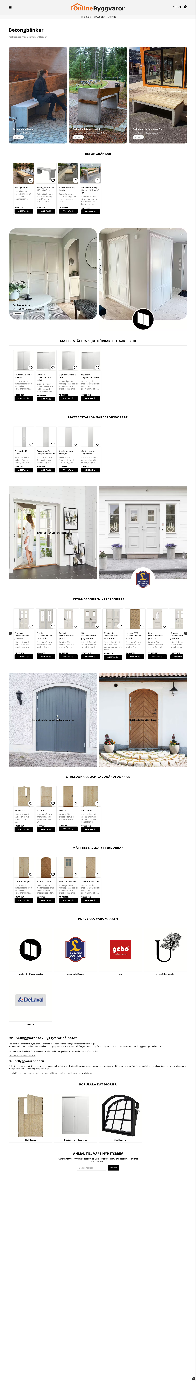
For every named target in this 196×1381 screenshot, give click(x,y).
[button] (174, 7)
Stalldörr (63, 810)
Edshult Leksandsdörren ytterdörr (66, 636)
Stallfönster (120, 1140)
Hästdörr (41, 810)
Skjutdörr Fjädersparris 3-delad (44, 377)
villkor (102, 1161)
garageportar (28, 1073)
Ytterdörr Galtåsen (90, 881)
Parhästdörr (20, 810)
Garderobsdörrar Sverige (30, 974)
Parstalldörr (86, 810)
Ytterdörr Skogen (23, 881)
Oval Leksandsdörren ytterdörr (155, 636)
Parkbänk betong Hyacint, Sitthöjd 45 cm (90, 190)
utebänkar (62, 1073)
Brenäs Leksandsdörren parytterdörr (44, 636)
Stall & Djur (99, 17)
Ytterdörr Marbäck (67, 881)
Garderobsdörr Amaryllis (66, 452)
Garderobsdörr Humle (22, 452)
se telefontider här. (90, 1051)
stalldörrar (52, 1073)
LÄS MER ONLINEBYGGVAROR (22, 1055)
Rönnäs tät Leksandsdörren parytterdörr (111, 636)
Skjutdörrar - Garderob (75, 1140)
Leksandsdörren (75, 974)
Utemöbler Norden (165, 974)
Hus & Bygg (85, 17)
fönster (18, 1073)
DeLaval (30, 1024)
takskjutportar (41, 1073)
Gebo (120, 974)
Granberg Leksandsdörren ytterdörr (22, 636)
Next (185, 633)
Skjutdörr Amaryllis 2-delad (23, 376)
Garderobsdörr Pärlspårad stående (46, 452)
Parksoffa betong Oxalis (67, 188)
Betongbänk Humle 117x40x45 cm (45, 188)
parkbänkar (72, 1073)
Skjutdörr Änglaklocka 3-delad (90, 376)
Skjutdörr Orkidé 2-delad (68, 376)
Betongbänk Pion (22, 187)
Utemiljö (112, 17)
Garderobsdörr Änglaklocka (88, 452)
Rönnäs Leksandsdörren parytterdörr (88, 636)
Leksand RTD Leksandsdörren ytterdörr (133, 636)
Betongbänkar (26, 30)
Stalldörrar (30, 1140)
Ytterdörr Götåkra (45, 881)
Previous (10, 633)
